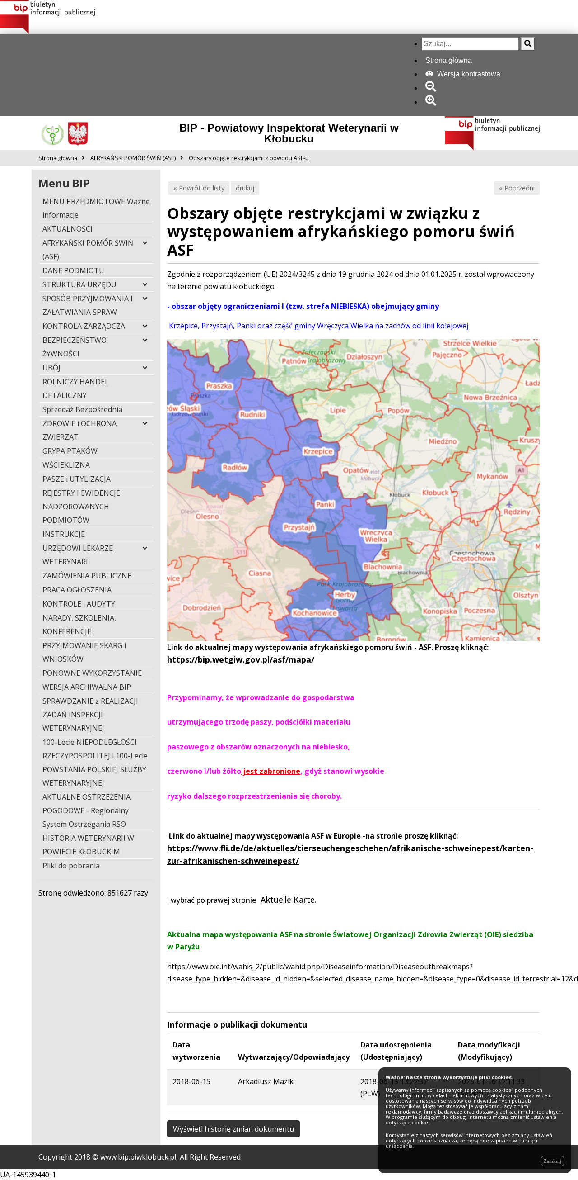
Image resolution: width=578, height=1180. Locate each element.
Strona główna (448, 60)
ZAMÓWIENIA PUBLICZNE (86, 576)
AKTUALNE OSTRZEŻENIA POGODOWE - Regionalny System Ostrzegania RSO (86, 810)
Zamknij (552, 1161)
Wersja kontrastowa (467, 74)
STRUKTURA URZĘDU (79, 284)
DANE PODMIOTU (73, 270)
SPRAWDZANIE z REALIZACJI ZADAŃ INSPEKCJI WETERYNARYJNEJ (90, 714)
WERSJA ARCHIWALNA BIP (86, 687)
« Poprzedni (517, 188)
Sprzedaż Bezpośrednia (82, 409)
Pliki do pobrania (71, 866)
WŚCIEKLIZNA (66, 465)
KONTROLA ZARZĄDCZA (83, 326)
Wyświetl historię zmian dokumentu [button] (233, 1129)
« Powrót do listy (198, 188)
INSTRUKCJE (63, 534)
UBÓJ (51, 368)
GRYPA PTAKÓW (70, 451)
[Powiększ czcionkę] (432, 102)
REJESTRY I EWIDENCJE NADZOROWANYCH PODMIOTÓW (81, 506)
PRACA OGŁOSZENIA (77, 590)
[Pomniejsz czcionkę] (432, 88)
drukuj (245, 188)
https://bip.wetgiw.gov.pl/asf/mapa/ (240, 659)
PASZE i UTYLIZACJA (76, 479)
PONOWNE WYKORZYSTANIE (92, 673)
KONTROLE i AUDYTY (78, 604)
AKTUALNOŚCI (67, 229)
